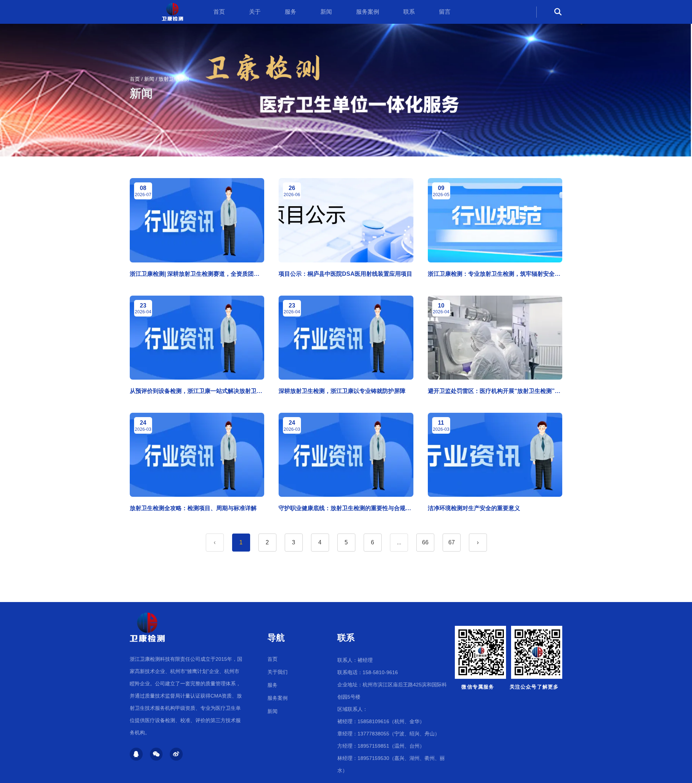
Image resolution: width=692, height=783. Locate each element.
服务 (290, 12)
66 (425, 542)
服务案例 (367, 12)
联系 (409, 12)
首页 (219, 12)
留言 (445, 12)
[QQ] (136, 754)
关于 (255, 12)
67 (451, 542)
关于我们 (277, 672)
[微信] (156, 754)
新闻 (326, 12)
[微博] (176, 754)
